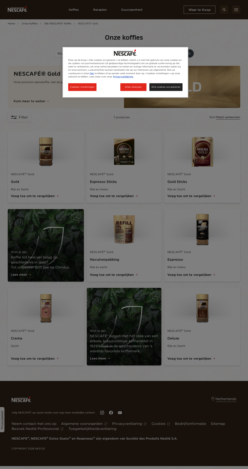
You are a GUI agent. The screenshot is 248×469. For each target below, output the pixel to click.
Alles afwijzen (133, 87)
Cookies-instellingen (82, 87)
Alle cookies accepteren (166, 87)
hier (92, 73)
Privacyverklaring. (123, 76)
